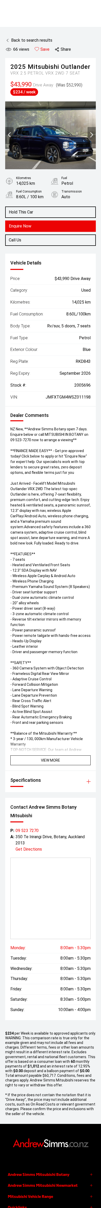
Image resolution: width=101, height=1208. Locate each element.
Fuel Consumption (29, 191)
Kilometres (23, 178)
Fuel (64, 178)
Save (44, 49)
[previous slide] (9, 135)
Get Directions (29, 849)
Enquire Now (20, 226)
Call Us (15, 240)
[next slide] (92, 135)
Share (66, 49)
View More (50, 760)
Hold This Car (21, 212)
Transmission (71, 191)
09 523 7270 (27, 830)
